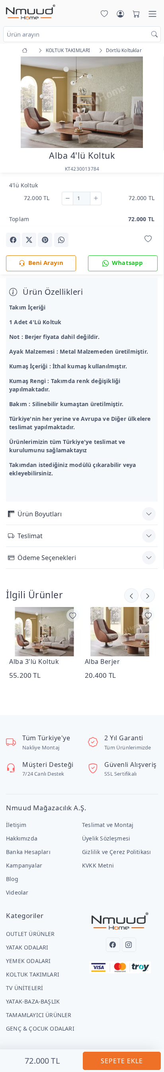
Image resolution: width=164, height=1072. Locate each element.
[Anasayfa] (26, 50)
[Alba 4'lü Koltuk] (82, 101)
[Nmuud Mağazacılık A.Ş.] (30, 12)
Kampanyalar (24, 865)
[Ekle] (96, 198)
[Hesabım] (120, 14)
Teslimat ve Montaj (107, 825)
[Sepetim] (135, 14)
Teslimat (30, 535)
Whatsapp (127, 263)
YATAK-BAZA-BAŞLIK (33, 1001)
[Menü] (152, 14)
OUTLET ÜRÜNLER (30, 934)
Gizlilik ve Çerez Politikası (116, 852)
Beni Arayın (45, 263)
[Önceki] (148, 595)
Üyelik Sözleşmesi (106, 838)
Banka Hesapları (28, 852)
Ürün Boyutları (40, 514)
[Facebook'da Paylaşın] (13, 240)
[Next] (147, 103)
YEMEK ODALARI (28, 961)
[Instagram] (129, 945)
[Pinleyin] (45, 240)
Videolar (17, 892)
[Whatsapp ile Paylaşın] (61, 240)
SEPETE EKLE (122, 1060)
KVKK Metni (98, 865)
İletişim (16, 825)
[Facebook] (113, 945)
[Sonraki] (131, 595)
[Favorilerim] (103, 14)
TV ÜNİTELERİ (24, 988)
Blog (12, 879)
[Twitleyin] (29, 240)
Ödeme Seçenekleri (47, 557)
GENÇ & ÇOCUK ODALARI (40, 1028)
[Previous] (15, 103)
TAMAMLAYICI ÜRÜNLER (39, 1015)
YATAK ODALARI (27, 947)
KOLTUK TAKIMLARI (32, 974)
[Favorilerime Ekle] (148, 239)
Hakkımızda (21, 838)
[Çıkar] (67, 198)
